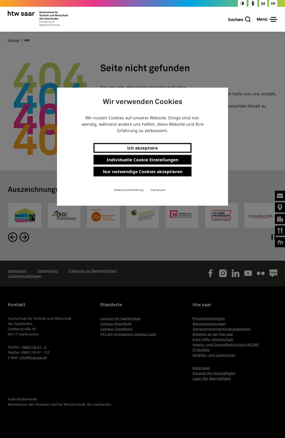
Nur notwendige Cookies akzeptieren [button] (142, 171)
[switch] (242, 3)
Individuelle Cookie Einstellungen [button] (142, 160)
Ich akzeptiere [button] (142, 148)
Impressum (157, 190)
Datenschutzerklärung (128, 190)
